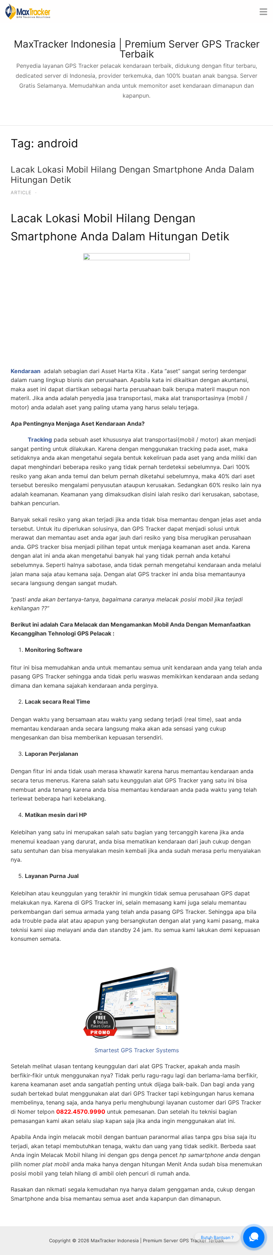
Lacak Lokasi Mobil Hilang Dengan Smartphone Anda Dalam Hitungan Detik (132, 174)
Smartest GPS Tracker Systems (137, 1050)
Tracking (40, 439)
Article (21, 192)
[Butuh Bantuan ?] (253, 1237)
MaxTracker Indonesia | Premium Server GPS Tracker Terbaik (136, 49)
